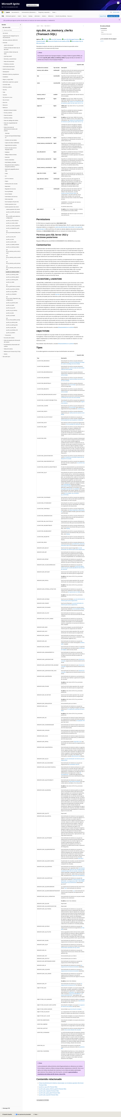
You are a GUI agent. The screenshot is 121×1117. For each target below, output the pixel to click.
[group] (60, 708)
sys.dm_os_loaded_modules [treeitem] (12, 244)
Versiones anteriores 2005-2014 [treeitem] (10, 40)
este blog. (80, 858)
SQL (42, 25)
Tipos (102, 32)
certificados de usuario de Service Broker (70, 397)
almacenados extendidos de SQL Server (70, 947)
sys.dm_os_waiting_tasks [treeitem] (12, 325)
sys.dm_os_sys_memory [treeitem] (11, 310)
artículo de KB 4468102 (74, 993)
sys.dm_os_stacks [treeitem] (10, 305)
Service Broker (64, 375)
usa (74, 890)
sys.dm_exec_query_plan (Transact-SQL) (49, 1093)
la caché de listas (81, 462)
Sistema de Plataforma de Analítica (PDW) (59, 41)
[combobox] (11, 27)
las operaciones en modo (74, 592)
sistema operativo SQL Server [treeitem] (13, 209)
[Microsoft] (3, 12)
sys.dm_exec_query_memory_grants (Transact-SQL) (52, 1089)
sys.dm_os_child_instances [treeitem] (12, 220)
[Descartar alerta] (118, 3)
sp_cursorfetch (75, 493)
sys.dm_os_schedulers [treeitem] (11, 294)
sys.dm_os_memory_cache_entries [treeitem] (13, 262)
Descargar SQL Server (113, 16)
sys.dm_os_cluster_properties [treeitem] (13, 225)
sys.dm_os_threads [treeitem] (10, 315)
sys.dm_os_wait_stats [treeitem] (11, 327)
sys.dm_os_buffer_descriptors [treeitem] (13, 212)
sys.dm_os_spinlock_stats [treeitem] (12, 302)
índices (64, 401)
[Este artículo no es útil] (103, 41)
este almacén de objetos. (76, 1009)
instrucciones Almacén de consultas (72, 1029)
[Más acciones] (83, 26)
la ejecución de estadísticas (78, 875)
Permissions (104, 28)
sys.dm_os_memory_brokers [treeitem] (12, 247)
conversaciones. (81, 408)
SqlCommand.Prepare (66, 486)
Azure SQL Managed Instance (71, 39)
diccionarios (65, 403)
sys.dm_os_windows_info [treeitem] (12, 330)
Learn (38, 25)
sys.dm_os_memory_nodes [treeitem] (12, 274)
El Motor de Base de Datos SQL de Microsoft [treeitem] (12, 48)
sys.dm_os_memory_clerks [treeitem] (12, 272)
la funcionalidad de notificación (73, 424)
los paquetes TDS (81, 720)
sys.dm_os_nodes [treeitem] (10, 282)
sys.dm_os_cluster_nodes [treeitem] (12, 223)
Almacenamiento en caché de (66, 327)
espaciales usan (78, 741)
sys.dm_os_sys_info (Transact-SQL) (48, 1087)
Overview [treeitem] (7, 133)
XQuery (68, 528)
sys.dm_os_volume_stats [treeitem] (11, 322)
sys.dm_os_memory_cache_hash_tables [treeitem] (13, 267)
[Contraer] (20, 25)
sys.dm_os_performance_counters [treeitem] (13, 285)
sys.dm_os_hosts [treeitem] (10, 239)
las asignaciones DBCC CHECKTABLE (75, 881)
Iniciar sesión (116, 12)
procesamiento (82, 868)
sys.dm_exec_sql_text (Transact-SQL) (48, 1095)
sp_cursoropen (67, 493)
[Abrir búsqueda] (111, 12)
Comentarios (104, 30)
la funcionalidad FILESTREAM (79, 608)
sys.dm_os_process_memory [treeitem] (12, 289)
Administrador (82, 1000)
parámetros (71, 992)
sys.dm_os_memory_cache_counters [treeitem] (13, 257)
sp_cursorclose (64, 494)
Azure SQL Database (56, 39)
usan (65, 888)
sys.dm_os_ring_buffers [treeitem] (11, 291)
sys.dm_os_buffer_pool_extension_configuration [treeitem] (13, 216)
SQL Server (47, 25)
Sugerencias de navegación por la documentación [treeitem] (11, 36)
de (45, 229)
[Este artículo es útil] (101, 41)
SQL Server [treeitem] (5, 33)
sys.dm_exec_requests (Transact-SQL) (49, 1091)
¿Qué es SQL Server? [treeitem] (8, 45)
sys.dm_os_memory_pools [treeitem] (12, 279)
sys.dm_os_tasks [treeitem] (10, 313)
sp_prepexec (76, 488)
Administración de (76, 756)
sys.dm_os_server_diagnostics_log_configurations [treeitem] (13, 298)
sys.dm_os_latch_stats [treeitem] (11, 242)
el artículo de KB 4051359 (72, 994)
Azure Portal (103, 16)
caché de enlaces (73, 379)
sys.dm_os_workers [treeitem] (10, 332)
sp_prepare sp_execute (66, 488)
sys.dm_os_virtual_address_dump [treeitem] (13, 319)
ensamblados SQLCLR (74, 764)
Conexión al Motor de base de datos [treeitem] (11, 52)
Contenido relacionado (106, 34)
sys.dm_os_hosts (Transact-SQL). (68, 193)
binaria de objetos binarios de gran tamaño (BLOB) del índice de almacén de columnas (74, 568)
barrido (57, 294)
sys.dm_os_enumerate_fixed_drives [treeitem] (13, 232)
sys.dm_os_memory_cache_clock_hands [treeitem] (13, 251)
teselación (80, 871)
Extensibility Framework (74, 781)
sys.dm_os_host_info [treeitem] (11, 236)
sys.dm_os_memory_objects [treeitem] (12, 277)
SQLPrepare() (67, 484)
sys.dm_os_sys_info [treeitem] (10, 308)
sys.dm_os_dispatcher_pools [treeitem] (12, 228)
